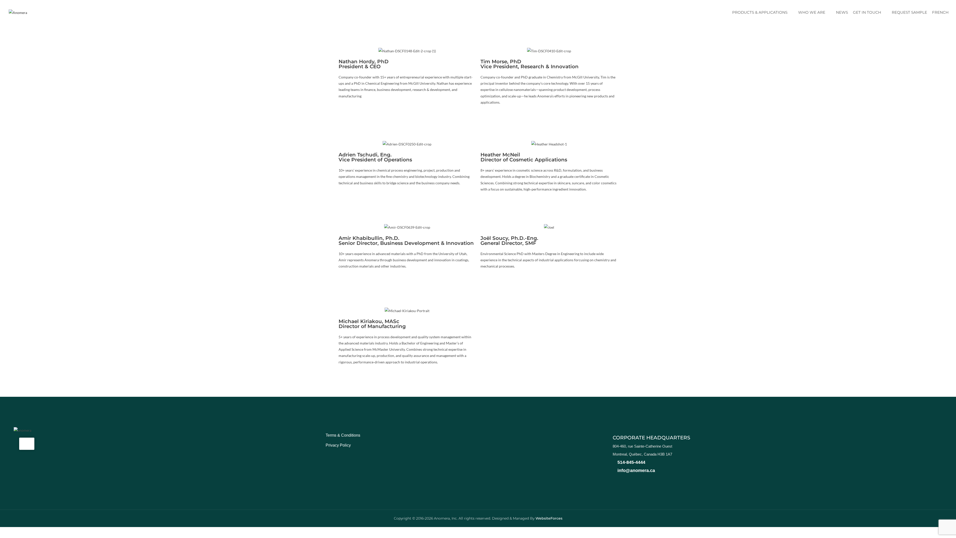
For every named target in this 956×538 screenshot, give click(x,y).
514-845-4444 (630, 462)
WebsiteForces (549, 518)
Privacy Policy (338, 445)
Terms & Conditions (343, 435)
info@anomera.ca (635, 470)
